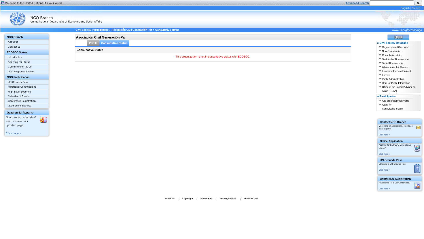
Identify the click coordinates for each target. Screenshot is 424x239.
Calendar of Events (19, 96)
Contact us (14, 46)
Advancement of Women (395, 67)
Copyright (187, 198)
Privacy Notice (228, 198)
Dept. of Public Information (396, 83)
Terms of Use (251, 198)
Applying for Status (19, 62)
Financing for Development (396, 71)
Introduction (15, 57)
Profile (93, 43)
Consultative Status (114, 43)
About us (13, 41)
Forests (386, 75)
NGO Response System (21, 71)
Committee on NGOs (20, 66)
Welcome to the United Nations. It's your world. (33, 3)
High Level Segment (19, 91)
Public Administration (393, 79)
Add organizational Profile (395, 100)
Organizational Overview (395, 47)
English (405, 8)
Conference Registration (22, 100)
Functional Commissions (22, 86)
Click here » (13, 133)
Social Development (392, 63)
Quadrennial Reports (19, 105)
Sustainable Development (395, 59)
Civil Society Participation (92, 30)
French (416, 8)
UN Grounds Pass (18, 82)
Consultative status (392, 55)
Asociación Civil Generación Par (132, 30)
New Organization (391, 51)
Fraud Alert (206, 198)
